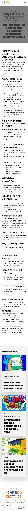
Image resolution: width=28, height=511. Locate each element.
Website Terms (16, 502)
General (14, 11)
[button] (25, 3)
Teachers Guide (14, 18)
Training (6, 378)
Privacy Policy (24, 507)
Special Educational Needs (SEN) (14, 14)
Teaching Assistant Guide (14, 21)
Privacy (9, 502)
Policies (5, 502)
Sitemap (22, 502)
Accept (20, 507)
